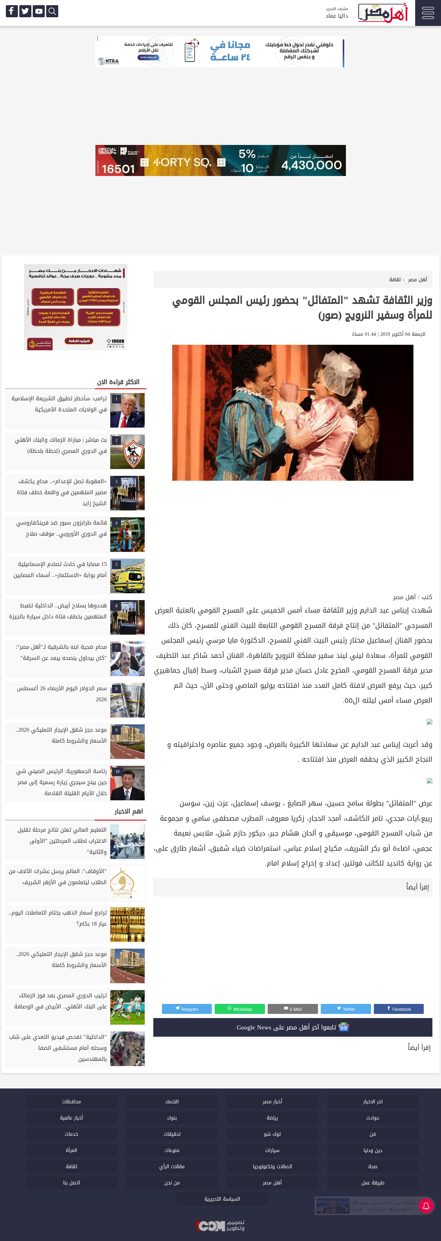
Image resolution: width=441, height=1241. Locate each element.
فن (373, 1134)
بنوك (172, 1118)
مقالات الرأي (172, 1166)
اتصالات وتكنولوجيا (272, 1166)
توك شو (272, 1134)
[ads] (220, 52)
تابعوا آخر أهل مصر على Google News (287, 1027)
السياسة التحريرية (222, 1199)
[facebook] (12, 11)
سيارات (272, 1150)
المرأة (71, 1150)
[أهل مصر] (382, 14)
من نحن (172, 1183)
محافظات (71, 1101)
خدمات (71, 1134)
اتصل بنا (71, 1183)
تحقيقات (172, 1134)
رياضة (272, 1118)
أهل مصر (404, 597)
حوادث (372, 1118)
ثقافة (71, 1166)
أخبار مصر (272, 1101)
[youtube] (39, 11)
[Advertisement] (292, 539)
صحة (373, 1166)
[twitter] (25, 11)
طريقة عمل (372, 1183)
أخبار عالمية (71, 1118)
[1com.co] (220, 1226)
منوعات (172, 1150)
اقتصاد (172, 1101)
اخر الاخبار (373, 1101)
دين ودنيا (372, 1150)
